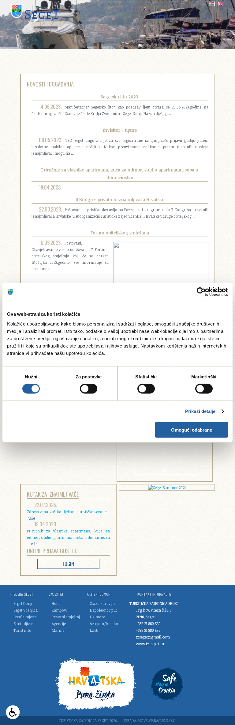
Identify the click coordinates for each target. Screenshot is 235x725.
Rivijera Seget (21, 594)
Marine (58, 630)
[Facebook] (69, 4)
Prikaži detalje (200, 411)
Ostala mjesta (25, 616)
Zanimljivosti (24, 623)
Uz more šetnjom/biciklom (104, 620)
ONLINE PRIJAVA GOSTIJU (52, 551)
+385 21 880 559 (148, 623)
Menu (161, 17)
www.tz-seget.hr (150, 643)
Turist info (22, 630)
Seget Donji (22, 603)
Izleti (94, 630)
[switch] (88, 389)
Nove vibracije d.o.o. (157, 720)
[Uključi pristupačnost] (13, 712)
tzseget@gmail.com (153, 637)
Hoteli (57, 603)
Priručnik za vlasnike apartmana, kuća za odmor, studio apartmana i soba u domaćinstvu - (68, 537)
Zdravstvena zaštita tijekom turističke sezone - (68, 515)
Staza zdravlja (102, 603)
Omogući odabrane (191, 429)
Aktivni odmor (98, 594)
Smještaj (56, 594)
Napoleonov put (103, 610)
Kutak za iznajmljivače (53, 494)
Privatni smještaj (66, 616)
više (165, 469)
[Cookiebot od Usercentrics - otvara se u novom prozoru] (201, 291)
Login (68, 564)
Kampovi (59, 610)
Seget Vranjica (25, 610)
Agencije (59, 623)
